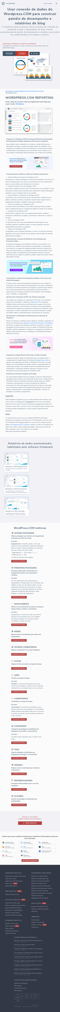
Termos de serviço (27, 1006)
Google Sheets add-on (43, 360)
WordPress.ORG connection (21, 425)
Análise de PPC (35, 302)
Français (26, 997)
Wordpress (20, 104)
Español (26, 994)
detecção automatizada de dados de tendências (38, 323)
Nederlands (18, 997)
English (18, 994)
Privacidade (17, 1006)
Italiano (35, 997)
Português (35, 994)
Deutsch (18, 1000)
